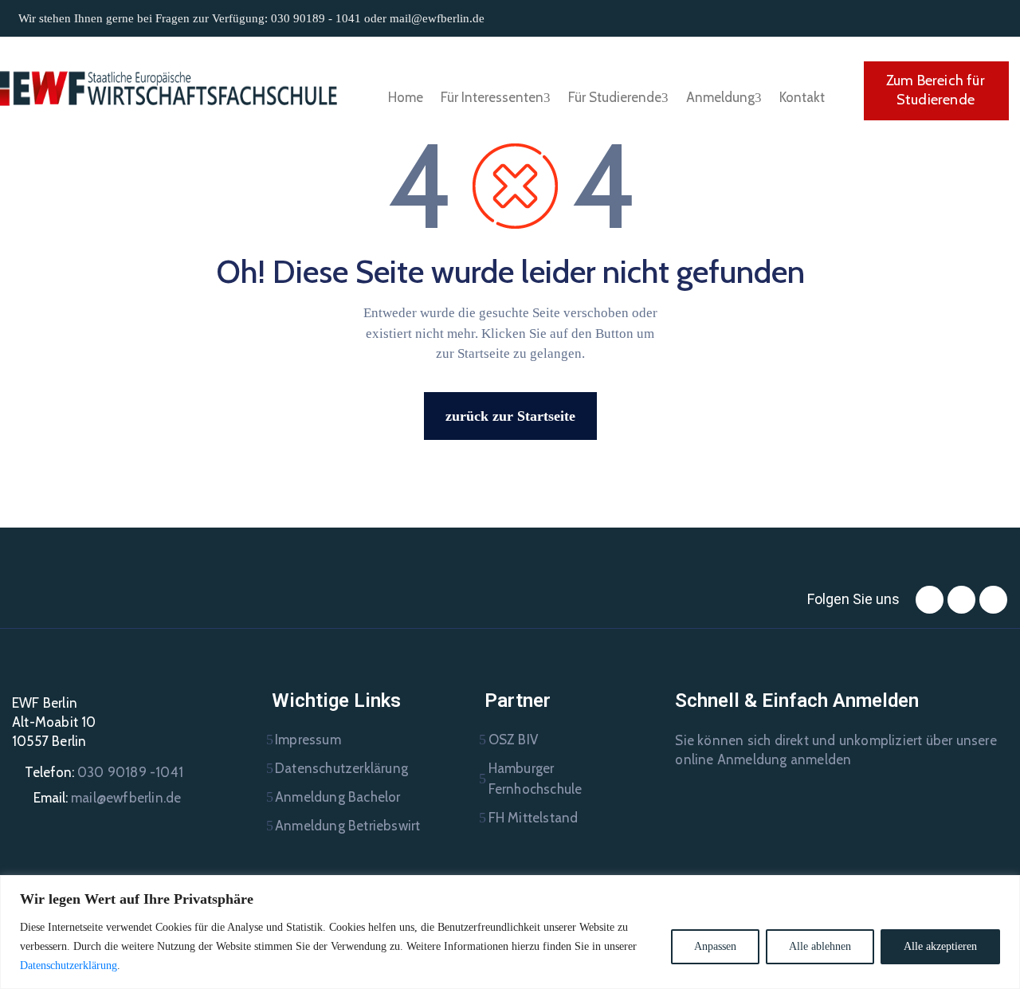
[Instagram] (961, 600)
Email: (107, 798)
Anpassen (715, 946)
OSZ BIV (513, 740)
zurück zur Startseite (510, 416)
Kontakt (802, 97)
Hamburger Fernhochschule (535, 778)
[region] (510, 932)
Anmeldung (720, 97)
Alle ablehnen (820, 946)
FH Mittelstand (533, 818)
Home (405, 97)
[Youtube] (993, 600)
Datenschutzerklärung (68, 965)
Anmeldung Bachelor (338, 797)
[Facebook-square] (930, 600)
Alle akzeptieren (940, 946)
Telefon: (104, 772)
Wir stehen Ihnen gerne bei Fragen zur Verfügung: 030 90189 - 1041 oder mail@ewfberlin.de (251, 18)
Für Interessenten (492, 97)
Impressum (308, 740)
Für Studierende (614, 97)
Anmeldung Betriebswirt (347, 826)
